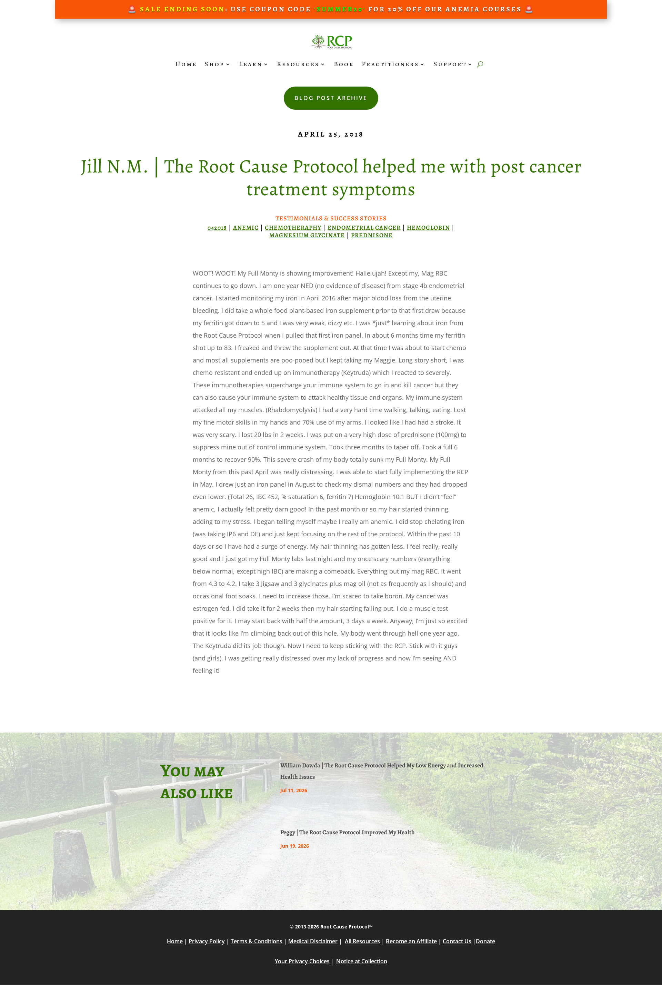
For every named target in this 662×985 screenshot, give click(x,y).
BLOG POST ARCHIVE (331, 98)
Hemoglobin (428, 227)
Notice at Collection (361, 961)
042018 (217, 227)
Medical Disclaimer (313, 941)
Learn (250, 64)
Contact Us (457, 941)
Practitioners (390, 64)
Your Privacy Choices (302, 961)
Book (344, 64)
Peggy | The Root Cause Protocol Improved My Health (347, 832)
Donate (485, 941)
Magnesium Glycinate (307, 235)
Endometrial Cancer (364, 227)
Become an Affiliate (411, 941)
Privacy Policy (207, 941)
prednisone (372, 235)
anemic (246, 227)
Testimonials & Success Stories (331, 218)
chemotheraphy (293, 227)
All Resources (362, 941)
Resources (298, 64)
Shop (214, 64)
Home (186, 64)
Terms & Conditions (256, 941)
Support (450, 64)
